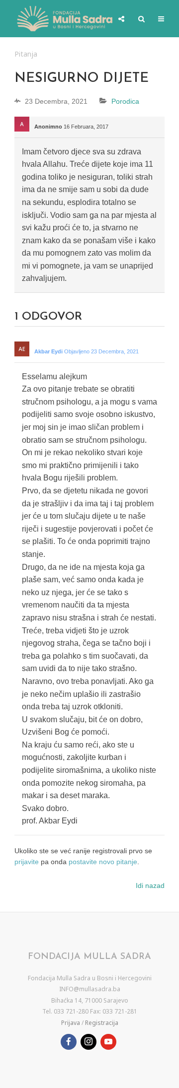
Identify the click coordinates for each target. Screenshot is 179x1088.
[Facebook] (69, 1042)
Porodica (125, 101)
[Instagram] (88, 1042)
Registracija (101, 1023)
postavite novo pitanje (103, 862)
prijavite (26, 862)
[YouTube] (108, 1042)
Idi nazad (150, 885)
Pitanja (25, 54)
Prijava (70, 1023)
